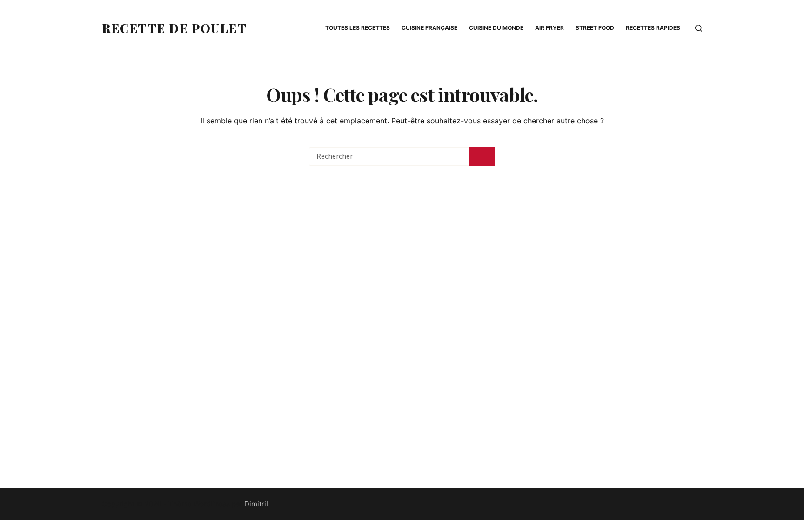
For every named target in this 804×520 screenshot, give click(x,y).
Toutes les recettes (357, 27)
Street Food (595, 27)
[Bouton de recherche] (482, 156)
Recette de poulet (174, 28)
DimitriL (257, 504)
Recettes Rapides (653, 27)
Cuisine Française (429, 27)
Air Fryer (549, 27)
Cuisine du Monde (496, 27)
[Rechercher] (698, 28)
